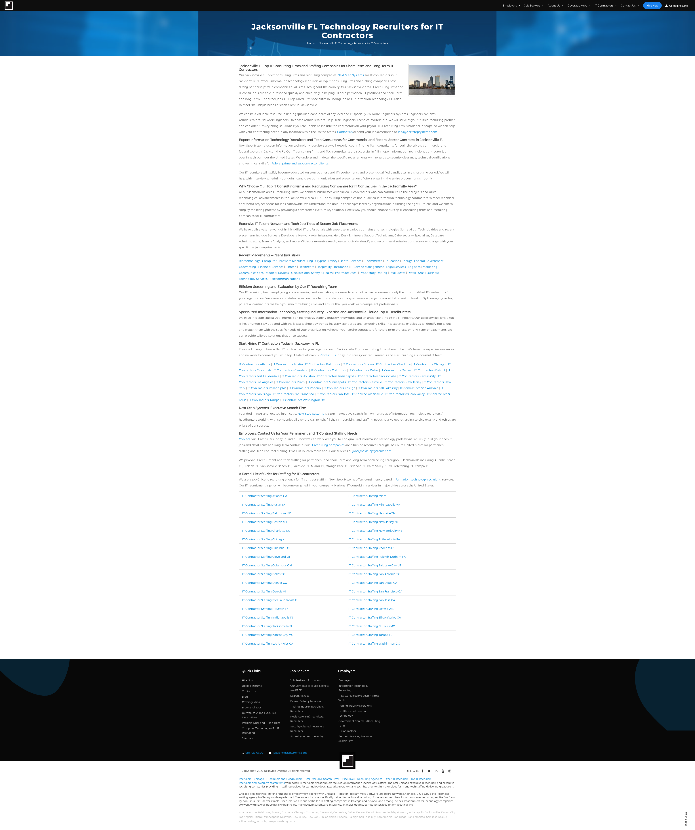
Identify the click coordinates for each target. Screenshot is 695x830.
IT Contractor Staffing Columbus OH (267, 565)
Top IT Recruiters (421, 778)
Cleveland (326, 812)
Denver (360, 812)
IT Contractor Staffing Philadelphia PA (374, 539)
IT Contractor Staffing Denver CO (264, 582)
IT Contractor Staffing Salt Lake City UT (374, 565)
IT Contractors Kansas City (417, 376)
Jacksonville (432, 812)
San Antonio (384, 816)
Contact (244, 439)
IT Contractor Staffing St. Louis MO (371, 626)
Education (392, 260)
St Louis (261, 821)
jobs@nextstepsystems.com (417, 132)
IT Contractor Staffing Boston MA (264, 522)
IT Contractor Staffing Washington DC (374, 643)
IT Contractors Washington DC (303, 400)
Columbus (339, 812)
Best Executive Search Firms (322, 778)
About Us (554, 5)
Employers (510, 5)
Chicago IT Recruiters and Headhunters (278, 778)
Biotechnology (249, 260)
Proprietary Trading (373, 272)
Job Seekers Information (305, 680)
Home (311, 43)
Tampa (271, 821)
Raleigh (353, 816)
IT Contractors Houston (298, 376)
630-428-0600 (254, 752)
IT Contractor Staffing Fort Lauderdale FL (270, 600)
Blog (245, 696)
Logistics (414, 266)
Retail (412, 272)
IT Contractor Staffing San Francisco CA (375, 591)
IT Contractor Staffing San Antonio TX (374, 574)
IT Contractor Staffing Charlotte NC (266, 530)
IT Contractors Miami (291, 382)
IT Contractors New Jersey (402, 382)
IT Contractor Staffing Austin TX (263, 504)
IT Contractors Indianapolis (336, 376)
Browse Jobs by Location (305, 701)
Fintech (291, 266)
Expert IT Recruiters (396, 778)
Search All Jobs (299, 695)
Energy (407, 260)
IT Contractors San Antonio (419, 388)
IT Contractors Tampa (263, 400)
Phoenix (342, 816)
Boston (276, 812)
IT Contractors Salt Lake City (378, 388)
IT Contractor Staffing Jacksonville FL (267, 626)
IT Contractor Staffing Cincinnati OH (267, 548)
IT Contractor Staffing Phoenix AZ (371, 548)
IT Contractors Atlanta (254, 364)
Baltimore (264, 812)
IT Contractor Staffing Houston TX (265, 608)
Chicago (299, 812)
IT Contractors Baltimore (322, 364)
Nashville (285, 816)
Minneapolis (271, 816)
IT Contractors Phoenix (305, 388)
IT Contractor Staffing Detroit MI (264, 591)
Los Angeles (246, 816)
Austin (253, 812)
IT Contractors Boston (358, 364)
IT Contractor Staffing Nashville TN (371, 513)
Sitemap (247, 738)
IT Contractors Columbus (329, 370)
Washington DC (286, 821)
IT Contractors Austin (288, 364)
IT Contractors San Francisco (293, 394)
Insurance (341, 266)
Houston (402, 812)
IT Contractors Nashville (365, 382)
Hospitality (324, 266)
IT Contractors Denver (396, 370)
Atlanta (243, 812)
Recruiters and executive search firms (262, 782)
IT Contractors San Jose (333, 394)
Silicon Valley (247, 821)
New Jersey (299, 816)
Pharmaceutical (346, 272)
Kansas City (448, 812)
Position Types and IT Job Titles (261, 722)
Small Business (428, 272)
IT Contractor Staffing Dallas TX (263, 574)
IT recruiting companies (328, 445)
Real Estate (397, 272)
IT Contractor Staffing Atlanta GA (264, 495)
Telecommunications (285, 278)
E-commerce (373, 260)
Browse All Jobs (251, 707)
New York (313, 816)
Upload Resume (678, 5)
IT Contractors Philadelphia (267, 388)
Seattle (442, 816)
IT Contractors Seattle (367, 394)
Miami (259, 816)
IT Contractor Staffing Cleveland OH (266, 556)
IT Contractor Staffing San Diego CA (372, 582)
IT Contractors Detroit (429, 370)
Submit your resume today (306, 736)
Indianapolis (416, 812)
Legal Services (396, 266)
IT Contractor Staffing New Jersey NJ (373, 522)
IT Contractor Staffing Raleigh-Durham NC (377, 556)
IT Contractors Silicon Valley (405, 394)
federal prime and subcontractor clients (299, 163)
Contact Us (628, 5)
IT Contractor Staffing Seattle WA (370, 608)
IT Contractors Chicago (429, 364)
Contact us (345, 132)
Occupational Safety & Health (312, 272)
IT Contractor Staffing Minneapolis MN (374, 504)
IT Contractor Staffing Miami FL (369, 495)
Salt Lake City (367, 816)
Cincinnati (312, 812)
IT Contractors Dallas (363, 370)
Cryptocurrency (326, 260)
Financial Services (270, 266)
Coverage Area (577, 5)
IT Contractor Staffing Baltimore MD (266, 513)
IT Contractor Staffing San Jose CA (371, 600)
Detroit (370, 812)
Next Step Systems (351, 75)
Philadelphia (328, 816)
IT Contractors (604, 5)
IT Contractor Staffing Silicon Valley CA (374, 617)
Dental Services (350, 260)
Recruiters (245, 778)
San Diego (400, 816)
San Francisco (416, 816)
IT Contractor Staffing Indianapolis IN (267, 617)
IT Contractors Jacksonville (377, 376)
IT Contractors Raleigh (339, 388)
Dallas (351, 812)
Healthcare (306, 266)
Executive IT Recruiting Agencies (362, 778)
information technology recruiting (417, 479)
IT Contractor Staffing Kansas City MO (268, 634)
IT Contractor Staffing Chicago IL (264, 539)
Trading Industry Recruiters (355, 705)
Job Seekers (532, 5)
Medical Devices (277, 272)
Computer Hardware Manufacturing (287, 260)
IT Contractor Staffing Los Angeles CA (267, 643)
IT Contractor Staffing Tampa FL (370, 634)
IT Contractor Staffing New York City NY (375, 530)
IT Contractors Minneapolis (327, 382)
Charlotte (287, 812)
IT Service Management (367, 266)
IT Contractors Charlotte (393, 364)
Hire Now (652, 5)
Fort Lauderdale (385, 812)
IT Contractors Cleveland (291, 370)
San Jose (431, 816)
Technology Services (253, 278)
